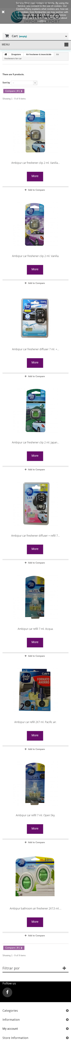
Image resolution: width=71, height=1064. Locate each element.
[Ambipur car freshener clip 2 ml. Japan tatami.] (35, 410)
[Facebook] (7, 992)
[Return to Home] (6, 55)
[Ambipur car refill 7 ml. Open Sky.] (35, 783)
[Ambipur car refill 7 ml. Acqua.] (35, 597)
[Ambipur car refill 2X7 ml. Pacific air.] (35, 690)
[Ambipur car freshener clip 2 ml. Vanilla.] (35, 224)
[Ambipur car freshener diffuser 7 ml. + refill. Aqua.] (35, 317)
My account (10, 1028)
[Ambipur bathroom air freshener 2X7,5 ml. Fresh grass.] (35, 876)
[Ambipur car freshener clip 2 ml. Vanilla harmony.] (35, 131)
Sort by (6, 82)
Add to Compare (36, 190)
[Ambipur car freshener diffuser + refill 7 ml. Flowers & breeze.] (35, 504)
